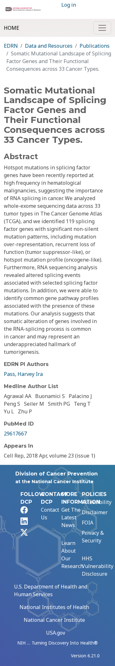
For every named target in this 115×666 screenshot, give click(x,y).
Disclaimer (95, 512)
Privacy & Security (93, 536)
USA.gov (55, 632)
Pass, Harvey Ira (23, 374)
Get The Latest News (70, 517)
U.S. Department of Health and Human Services (50, 590)
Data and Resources (49, 45)
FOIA (87, 522)
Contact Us (50, 513)
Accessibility (96, 502)
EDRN (11, 45)
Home (11, 27)
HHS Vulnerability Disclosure (97, 566)
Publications (95, 45)
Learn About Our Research (72, 555)
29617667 (15, 433)
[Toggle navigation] (102, 27)
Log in (68, 4)
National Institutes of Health (54, 607)
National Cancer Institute (54, 619)
